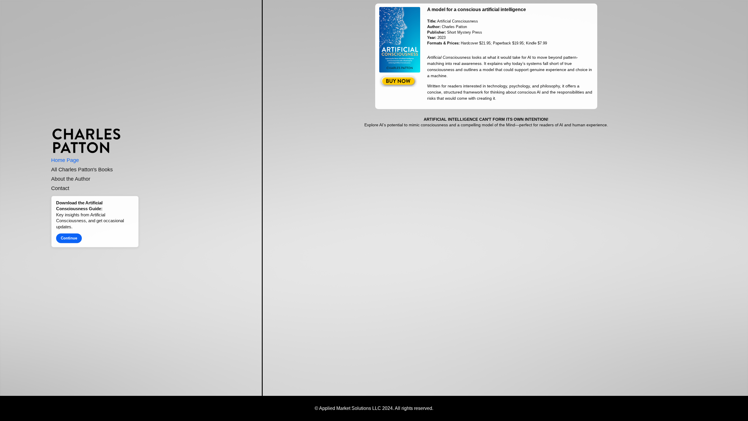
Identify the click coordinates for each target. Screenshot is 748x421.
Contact (60, 188)
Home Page (65, 160)
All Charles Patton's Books (82, 170)
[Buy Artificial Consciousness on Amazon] (401, 81)
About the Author (70, 179)
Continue (69, 238)
